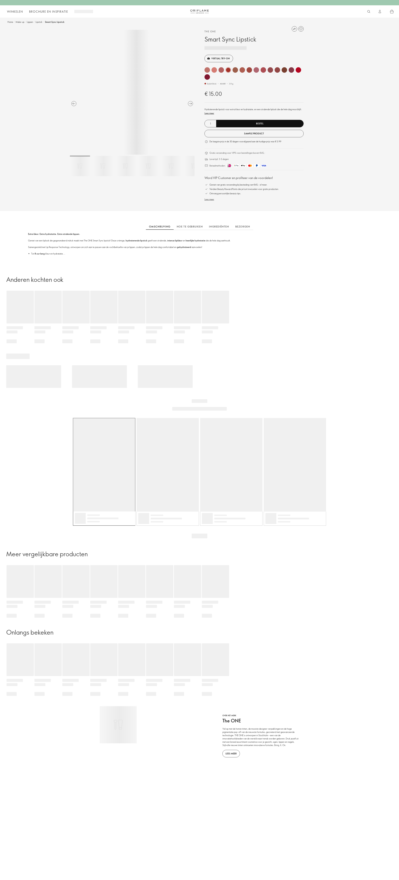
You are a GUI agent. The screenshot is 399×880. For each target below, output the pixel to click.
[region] (132, 92)
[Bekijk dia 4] (148, 166)
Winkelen (15, 11)
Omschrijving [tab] (160, 226)
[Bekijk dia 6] (194, 166)
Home (10, 21)
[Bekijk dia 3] (125, 166)
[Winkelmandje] (392, 11)
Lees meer (209, 113)
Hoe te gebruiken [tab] (190, 226)
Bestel (259, 123)
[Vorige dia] (73, 103)
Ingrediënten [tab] (219, 226)
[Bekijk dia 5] (171, 166)
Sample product (254, 133)
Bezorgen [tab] (242, 226)
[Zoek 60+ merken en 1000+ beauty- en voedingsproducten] (368, 11)
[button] (207, 70)
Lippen (30, 21)
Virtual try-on (220, 58)
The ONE (210, 31)
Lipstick (39, 21)
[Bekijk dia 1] (80, 166)
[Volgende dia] (190, 103)
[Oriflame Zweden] (199, 11)
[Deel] (294, 29)
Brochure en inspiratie (48, 11)
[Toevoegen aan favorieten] (301, 29)
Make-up (20, 21)
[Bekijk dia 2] (103, 166)
